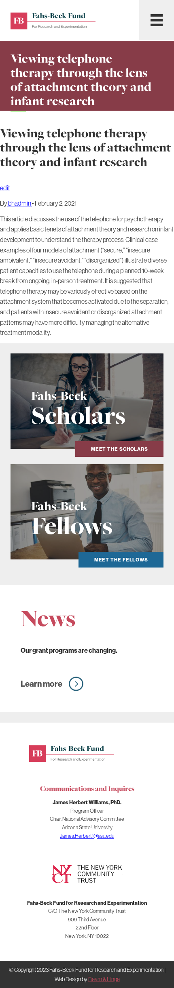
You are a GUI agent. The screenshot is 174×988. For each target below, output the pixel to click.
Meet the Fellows (121, 560)
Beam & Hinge (104, 979)
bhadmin (19, 203)
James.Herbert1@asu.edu (87, 835)
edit (5, 188)
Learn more (41, 684)
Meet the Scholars (119, 449)
